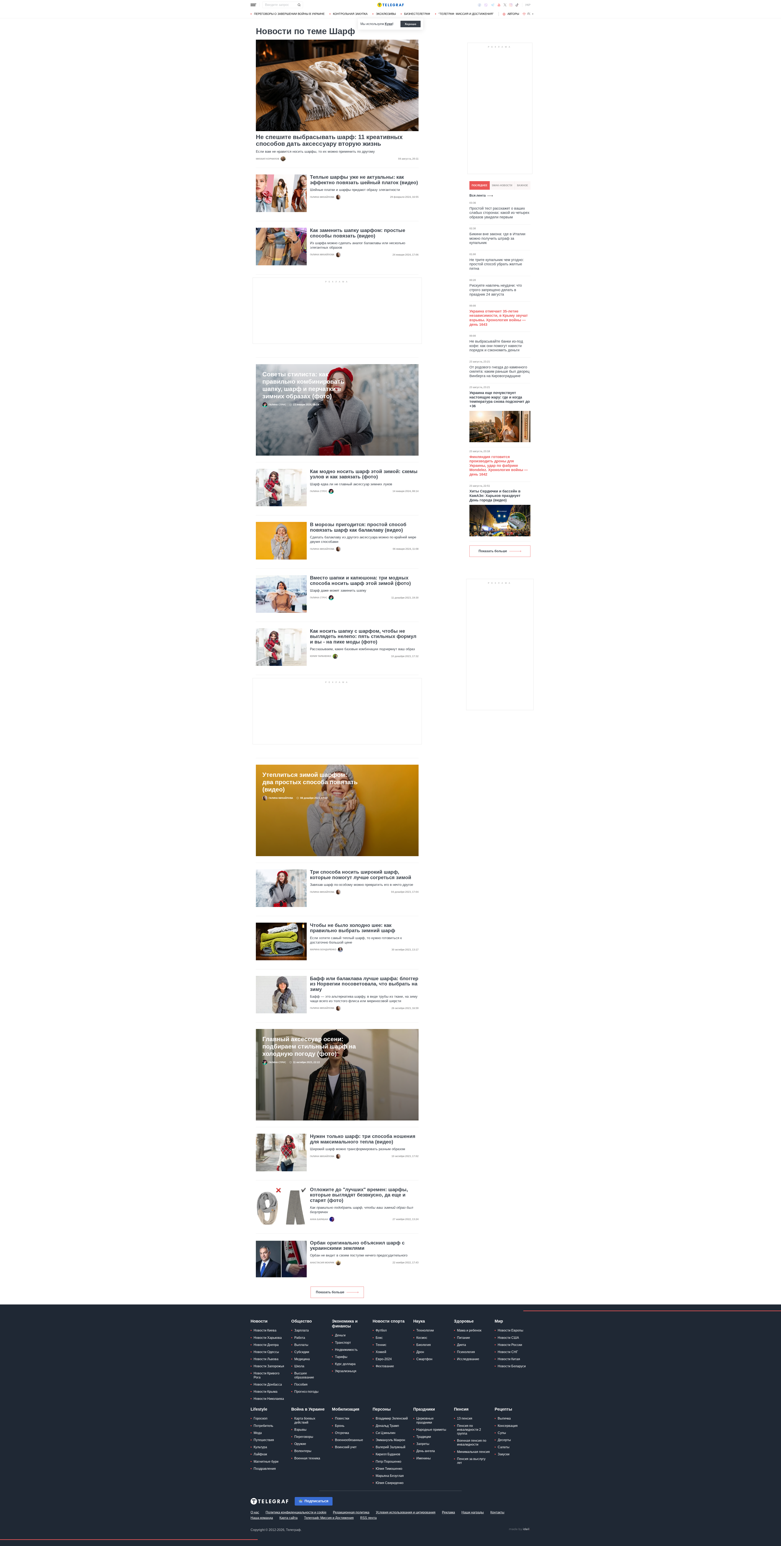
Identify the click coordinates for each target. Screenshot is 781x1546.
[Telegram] (492, 5)
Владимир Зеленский (392, 1418)
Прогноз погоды (306, 1391)
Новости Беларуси (512, 1366)
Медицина (302, 1359)
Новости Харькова (268, 1337)
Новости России (510, 1345)
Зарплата (301, 1330)
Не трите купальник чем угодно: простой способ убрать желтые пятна (496, 264)
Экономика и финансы (345, 1323)
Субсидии (301, 1352)
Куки (388, 24)
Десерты (504, 1440)
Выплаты (301, 1345)
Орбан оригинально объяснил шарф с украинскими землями (357, 1245)
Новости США (508, 1337)
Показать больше (330, 1292)
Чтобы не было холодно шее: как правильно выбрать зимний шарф (352, 928)
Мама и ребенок (469, 1330)
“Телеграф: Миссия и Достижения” (466, 13)
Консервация (508, 1425)
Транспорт (343, 1342)
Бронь (339, 1425)
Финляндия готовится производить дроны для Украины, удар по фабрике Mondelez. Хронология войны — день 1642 (498, 465)
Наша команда (262, 1518)
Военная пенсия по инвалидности (471, 1442)
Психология (466, 1352)
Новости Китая (509, 1359)
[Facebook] (479, 5)
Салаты (503, 1447)
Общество (301, 1321)
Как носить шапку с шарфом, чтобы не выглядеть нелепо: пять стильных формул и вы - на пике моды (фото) (363, 636)
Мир (499, 1321)
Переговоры (303, 1436)
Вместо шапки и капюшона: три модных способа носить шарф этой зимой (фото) (360, 580)
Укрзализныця (345, 1371)
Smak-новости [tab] (502, 185)
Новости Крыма (265, 1391)
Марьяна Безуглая (390, 1475)
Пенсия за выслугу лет (471, 1460)
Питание (463, 1337)
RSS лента (368, 1518)
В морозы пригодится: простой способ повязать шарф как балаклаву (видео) (358, 527)
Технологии (425, 1330)
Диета (461, 1345)
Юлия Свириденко (390, 1483)
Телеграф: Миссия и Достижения (329, 1518)
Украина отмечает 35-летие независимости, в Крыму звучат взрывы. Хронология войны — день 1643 (498, 318)
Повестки (342, 1418)
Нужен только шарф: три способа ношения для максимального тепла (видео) (362, 1139)
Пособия (301, 1384)
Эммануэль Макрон (390, 1440)
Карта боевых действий (304, 1420)
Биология (423, 1345)
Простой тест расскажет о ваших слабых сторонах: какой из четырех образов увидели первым (499, 212)
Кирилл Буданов (388, 1454)
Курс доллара (345, 1364)
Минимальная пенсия (473, 1451)
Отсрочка (342, 1433)
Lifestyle (259, 1409)
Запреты (422, 1444)
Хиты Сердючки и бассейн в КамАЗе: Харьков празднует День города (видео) (494, 495)
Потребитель (263, 1425)
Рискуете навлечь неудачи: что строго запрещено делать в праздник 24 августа (495, 289)
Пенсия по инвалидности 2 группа (469, 1429)
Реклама (448, 1512)
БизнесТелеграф (417, 13)
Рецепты (503, 1409)
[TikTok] (517, 5)
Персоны (382, 1409)
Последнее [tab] (479, 185)
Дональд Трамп (387, 1425)
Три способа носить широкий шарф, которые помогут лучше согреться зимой (360, 874)
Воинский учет (346, 1447)
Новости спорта (389, 1321)
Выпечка (504, 1418)
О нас (255, 1512)
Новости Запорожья (269, 1366)
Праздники (424, 1409)
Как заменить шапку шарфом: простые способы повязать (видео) (357, 233)
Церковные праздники (425, 1420)
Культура (260, 1447)
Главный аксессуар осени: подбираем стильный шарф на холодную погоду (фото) (309, 1046)
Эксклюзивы (386, 13)
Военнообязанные (349, 1440)
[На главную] (390, 4)
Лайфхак (260, 1454)
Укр (527, 5)
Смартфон (424, 1359)
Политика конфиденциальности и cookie (296, 1512)
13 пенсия (464, 1418)
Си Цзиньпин (385, 1433)
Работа (299, 1337)
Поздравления (265, 1468)
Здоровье (464, 1321)
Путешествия (264, 1440)
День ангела (425, 1451)
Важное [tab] (522, 185)
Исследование (468, 1359)
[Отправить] (299, 5)
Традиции (423, 1436)
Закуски (503, 1454)
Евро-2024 (384, 1359)
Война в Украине (308, 1409)
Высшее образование (304, 1375)
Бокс (379, 1337)
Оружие (300, 1444)
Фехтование (385, 1366)
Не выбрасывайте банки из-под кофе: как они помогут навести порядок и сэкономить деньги (496, 345)
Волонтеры (302, 1451)
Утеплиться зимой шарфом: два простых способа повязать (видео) (310, 782)
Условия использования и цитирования (405, 1512)
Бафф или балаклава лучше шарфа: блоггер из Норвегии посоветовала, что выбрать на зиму (364, 984)
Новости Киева (265, 1330)
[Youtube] (499, 5)
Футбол (381, 1330)
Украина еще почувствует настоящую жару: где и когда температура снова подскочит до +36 (499, 399)
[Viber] (485, 5)
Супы (502, 1433)
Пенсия (461, 1409)
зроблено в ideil (519, 1529)
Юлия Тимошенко (389, 1468)
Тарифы (341, 1357)
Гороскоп (260, 1418)
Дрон (420, 1352)
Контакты (497, 1512)
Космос (421, 1337)
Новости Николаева (269, 1398)
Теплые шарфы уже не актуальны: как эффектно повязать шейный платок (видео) (364, 179)
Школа (299, 1366)
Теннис (381, 1345)
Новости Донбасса (268, 1384)
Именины (423, 1458)
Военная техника (307, 1458)
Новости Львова (266, 1359)
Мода (258, 1433)
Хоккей (381, 1352)
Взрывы (300, 1429)
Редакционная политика (351, 1512)
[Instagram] (511, 5)
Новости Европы (510, 1330)
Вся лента (477, 195)
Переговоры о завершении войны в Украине (289, 13)
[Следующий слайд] (533, 14)
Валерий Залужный (390, 1447)
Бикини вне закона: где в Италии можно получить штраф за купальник (497, 238)
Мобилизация (345, 1409)
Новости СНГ (508, 1352)
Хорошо (410, 24)
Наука (419, 1321)
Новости (259, 1321)
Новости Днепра (266, 1345)
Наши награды (472, 1512)
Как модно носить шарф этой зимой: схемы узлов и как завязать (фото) (364, 474)
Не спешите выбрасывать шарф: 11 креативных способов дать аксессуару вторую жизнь (329, 140)
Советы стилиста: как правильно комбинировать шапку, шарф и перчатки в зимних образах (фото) (303, 385)
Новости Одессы (266, 1352)
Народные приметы (431, 1429)
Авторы (513, 13)
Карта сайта (288, 1518)
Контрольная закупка (350, 13)
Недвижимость (346, 1349)
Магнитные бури (266, 1461)
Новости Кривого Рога (266, 1375)
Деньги (340, 1335)
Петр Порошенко (388, 1461)
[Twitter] (505, 5)
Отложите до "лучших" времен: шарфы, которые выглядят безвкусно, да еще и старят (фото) (359, 1195)
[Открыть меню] (253, 4)
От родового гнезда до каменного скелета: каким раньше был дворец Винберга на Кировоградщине (499, 371)
